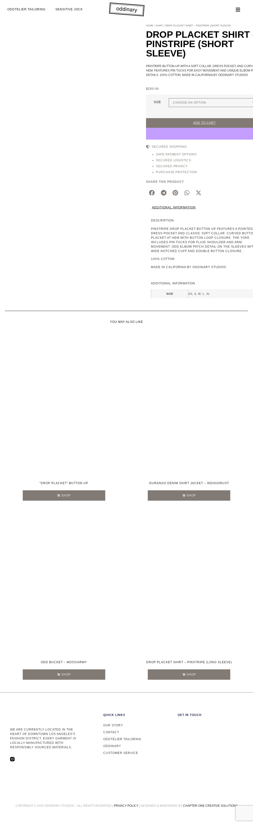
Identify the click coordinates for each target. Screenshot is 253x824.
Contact (111, 732)
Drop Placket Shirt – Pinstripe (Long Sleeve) (189, 662)
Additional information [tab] (174, 207)
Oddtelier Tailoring (122, 739)
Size (157, 102)
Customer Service (120, 753)
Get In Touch (190, 715)
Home (149, 25)
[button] (152, 193)
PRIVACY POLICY (126, 805)
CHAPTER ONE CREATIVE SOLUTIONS (210, 805)
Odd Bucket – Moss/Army (64, 662)
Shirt (159, 25)
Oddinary (112, 746)
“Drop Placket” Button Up (64, 483)
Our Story (113, 725)
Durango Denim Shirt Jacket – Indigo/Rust (189, 483)
